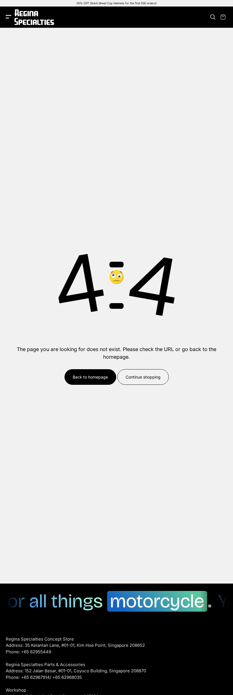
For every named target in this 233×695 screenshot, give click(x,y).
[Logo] (34, 17)
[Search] (213, 17)
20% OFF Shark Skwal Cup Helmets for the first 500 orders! (116, 3)
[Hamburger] (8, 17)
